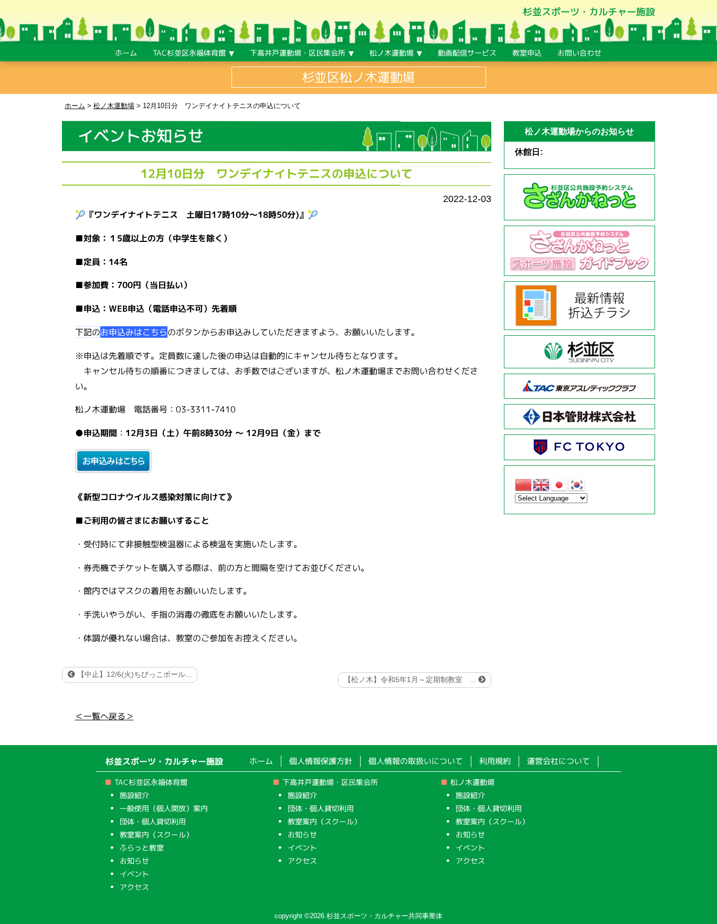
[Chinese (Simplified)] (524, 484)
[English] (542, 484)
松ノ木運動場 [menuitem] (392, 53)
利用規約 (495, 761)
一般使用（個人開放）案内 (164, 808)
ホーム (261, 760)
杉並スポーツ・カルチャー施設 (589, 11)
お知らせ (134, 860)
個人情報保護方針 (320, 760)
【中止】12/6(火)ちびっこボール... (133, 674)
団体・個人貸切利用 (153, 821)
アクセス (134, 886)
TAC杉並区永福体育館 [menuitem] (189, 53)
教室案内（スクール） (156, 834)
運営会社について (558, 761)
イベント (134, 873)
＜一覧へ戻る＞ (104, 715)
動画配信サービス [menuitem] (467, 53)
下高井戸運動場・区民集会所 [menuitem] (297, 53)
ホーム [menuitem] (126, 53)
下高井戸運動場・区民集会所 (330, 782)
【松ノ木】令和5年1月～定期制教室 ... (411, 679)
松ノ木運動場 (472, 782)
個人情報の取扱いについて (415, 761)
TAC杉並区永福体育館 (150, 782)
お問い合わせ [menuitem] (579, 53)
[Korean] (577, 484)
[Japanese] (559, 484)
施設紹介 (134, 795)
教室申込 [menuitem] (527, 53)
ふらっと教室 (142, 847)
